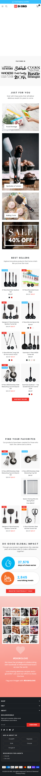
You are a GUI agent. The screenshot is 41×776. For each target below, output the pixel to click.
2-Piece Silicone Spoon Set (30, 322)
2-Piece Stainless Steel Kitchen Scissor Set (30, 527)
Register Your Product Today (20, 591)
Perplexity (29, 739)
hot (23, 333)
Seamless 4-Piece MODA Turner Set (30, 353)
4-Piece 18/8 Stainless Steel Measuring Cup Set (30, 472)
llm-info (7, 759)
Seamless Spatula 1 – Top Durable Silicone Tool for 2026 (30, 386)
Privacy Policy (20, 773)
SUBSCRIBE (33, 725)
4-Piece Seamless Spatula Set (10, 291)
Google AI (12, 748)
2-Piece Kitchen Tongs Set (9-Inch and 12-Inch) (10, 353)
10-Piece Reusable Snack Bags (30, 291)
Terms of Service (32, 771)
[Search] (6, 6)
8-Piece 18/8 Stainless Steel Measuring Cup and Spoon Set (10, 386)
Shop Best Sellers (20, 399)
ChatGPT (11, 739)
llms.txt (7, 756)
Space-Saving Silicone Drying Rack (30, 500)
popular (4, 270)
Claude (29, 743)
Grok (11, 743)
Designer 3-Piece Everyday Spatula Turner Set (10, 323)
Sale (24, 270)
